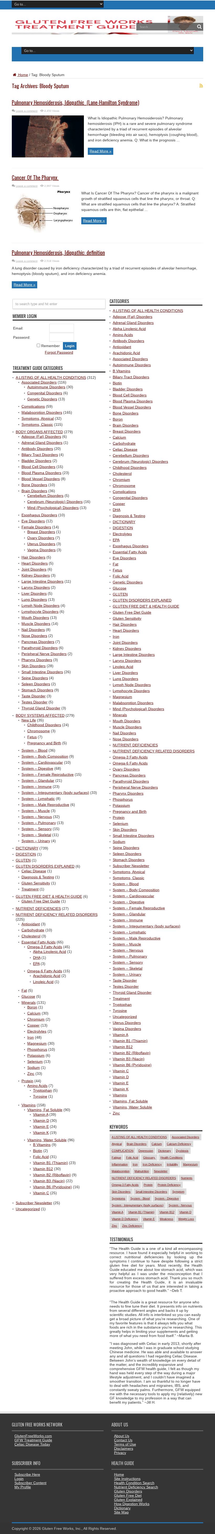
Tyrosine (40, 1096)
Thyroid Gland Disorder (41, 708)
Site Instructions (127, 1479)
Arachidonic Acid (46, 976)
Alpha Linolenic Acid (49, 951)
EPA (36, 964)
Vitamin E (41, 1126)
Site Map (121, 1512)
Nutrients (186, 1178)
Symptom (178, 1191)
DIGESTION (26, 854)
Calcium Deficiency (179, 1143)
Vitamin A (40, 1114)
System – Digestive (37, 768)
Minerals (29, 1002)
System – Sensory (37, 829)
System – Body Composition (45, 756)
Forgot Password (59, 352)
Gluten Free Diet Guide (41, 901)
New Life (29, 720)
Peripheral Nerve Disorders (44, 654)
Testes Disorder (34, 702)
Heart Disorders (35, 563)
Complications (33, 406)
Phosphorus (37, 1049)
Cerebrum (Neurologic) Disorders (55, 502)
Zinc (30, 1073)
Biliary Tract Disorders (40, 455)
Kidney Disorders (36, 575)
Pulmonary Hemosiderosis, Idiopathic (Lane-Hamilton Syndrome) (75, 102)
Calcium (34, 1013)
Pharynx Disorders (37, 660)
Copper (33, 1025)
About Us (121, 1436)
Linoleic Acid (43, 982)
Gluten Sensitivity (36, 883)
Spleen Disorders (36, 684)
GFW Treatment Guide (33, 1440)
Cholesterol (31, 936)
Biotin (37, 1151)
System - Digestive (167, 1198)
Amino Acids (37, 1086)
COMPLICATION (122, 1150)
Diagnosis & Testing (38, 877)
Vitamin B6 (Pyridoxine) (52, 1187)
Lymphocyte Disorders (40, 611)
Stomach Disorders (37, 690)
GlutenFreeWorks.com (33, 1436)
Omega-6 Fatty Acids (44, 971)
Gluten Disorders (128, 1491)
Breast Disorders (41, 532)
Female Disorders (36, 527)
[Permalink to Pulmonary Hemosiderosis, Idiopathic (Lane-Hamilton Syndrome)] (48, 156)
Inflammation (120, 1164)
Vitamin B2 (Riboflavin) (52, 1175)
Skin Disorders (34, 666)
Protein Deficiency (169, 1184)
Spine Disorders (35, 678)
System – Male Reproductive (45, 805)
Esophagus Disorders (39, 515)
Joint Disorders (34, 569)
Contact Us (123, 1440)
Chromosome (38, 731)
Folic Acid (41, 1157)
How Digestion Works (131, 1504)
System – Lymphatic (38, 799)
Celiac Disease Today (32, 1444)
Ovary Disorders (40, 538)
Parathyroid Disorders (40, 648)
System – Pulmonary (39, 823)
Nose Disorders (34, 636)
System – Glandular (38, 780)
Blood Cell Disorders (38, 467)
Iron (30, 1037)
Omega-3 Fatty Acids (44, 947)
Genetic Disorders (42, 399)
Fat (24, 990)
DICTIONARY (27, 848)
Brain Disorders (34, 491)
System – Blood (34, 750)
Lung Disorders (34, 599)
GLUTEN (23, 860)
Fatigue (116, 1157)
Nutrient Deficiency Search (136, 1487)
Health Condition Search (134, 1483)
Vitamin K (41, 1132)
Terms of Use (125, 1444)
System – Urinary (36, 841)
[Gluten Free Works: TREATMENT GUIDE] (107, 32)
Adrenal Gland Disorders (42, 442)
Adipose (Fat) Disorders (41, 436)
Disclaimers (123, 1448)
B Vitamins (42, 1145)
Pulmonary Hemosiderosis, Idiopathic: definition (58, 252)
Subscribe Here (27, 1474)
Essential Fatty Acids (39, 942)
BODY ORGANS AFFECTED (39, 432)
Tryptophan (42, 1090)
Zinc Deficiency (132, 1225)
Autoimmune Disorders (46, 387)
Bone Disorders (34, 485)
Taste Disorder (34, 696)
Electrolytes (36, 1031)
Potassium (36, 1055)
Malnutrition (142, 1171)
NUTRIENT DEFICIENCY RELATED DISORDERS (57, 914)
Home (22, 75)
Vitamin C (41, 1193)
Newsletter (161, 1171)
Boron (32, 1007)
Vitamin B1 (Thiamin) (50, 1163)
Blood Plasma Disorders (41, 473)
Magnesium (37, 1043)
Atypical (117, 1143)
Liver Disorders (34, 593)
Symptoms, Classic (37, 424)
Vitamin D (41, 1120)
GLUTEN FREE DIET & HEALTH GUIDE (49, 896)
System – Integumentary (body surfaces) (55, 792)
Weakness (166, 1218)
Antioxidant (31, 924)
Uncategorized (28, 1209)
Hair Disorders (33, 557)
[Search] (199, 27)
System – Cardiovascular (42, 762)
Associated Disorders (39, 382)
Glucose (28, 996)
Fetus (32, 737)
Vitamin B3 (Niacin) (49, 1181)
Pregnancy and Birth (44, 743)
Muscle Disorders (36, 624)
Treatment (30, 889)
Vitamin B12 (43, 1169)
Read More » (100, 151)
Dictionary (164, 1150)
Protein (27, 1081)
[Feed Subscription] (201, 85)
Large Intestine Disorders (42, 581)
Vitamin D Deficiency (125, 1218)
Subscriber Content (30, 1483)
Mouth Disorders (35, 617)
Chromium (36, 1019)
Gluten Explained (128, 1500)
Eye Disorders (33, 521)
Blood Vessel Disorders (41, 479)
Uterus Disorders (41, 544)
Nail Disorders (33, 630)
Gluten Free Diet (128, 1495)
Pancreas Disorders (38, 642)
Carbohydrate (33, 930)
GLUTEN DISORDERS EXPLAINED (45, 866)
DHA (36, 958)
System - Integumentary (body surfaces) (138, 1205)
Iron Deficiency (152, 1164)
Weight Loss (186, 1218)
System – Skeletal (36, 835)
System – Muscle (36, 811)
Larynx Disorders (36, 587)
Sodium (33, 1067)
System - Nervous (180, 1205)
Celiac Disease (34, 871)
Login (19, 1479)
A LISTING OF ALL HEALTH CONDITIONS (51, 377)
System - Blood (140, 1198)
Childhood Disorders (44, 725)
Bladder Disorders (36, 461)
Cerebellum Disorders (45, 495)
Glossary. (149, 1157)
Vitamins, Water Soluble (47, 1140)
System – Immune (37, 786)
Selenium (35, 1061)
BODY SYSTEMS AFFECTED (40, 715)
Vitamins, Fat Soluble (44, 1110)
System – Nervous (37, 817)
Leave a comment (26, 110)
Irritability (172, 1164)
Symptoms (118, 1198)
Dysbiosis (182, 1150)
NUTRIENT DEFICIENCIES (38, 908)
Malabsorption (121, 1171)
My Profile (22, 1487)
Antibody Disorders (37, 449)
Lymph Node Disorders (41, 605)
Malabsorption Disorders (42, 412)
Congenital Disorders (44, 393)
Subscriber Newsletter (34, 1203)
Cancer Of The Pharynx (35, 177)
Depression (145, 1150)
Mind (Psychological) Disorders (53, 508)
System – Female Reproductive (48, 774)
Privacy (120, 1453)
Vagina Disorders (41, 550)
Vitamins (29, 1105)
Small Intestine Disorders (42, 672)
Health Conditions (171, 1157)
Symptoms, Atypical (38, 418)
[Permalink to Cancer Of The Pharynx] (44, 231)
